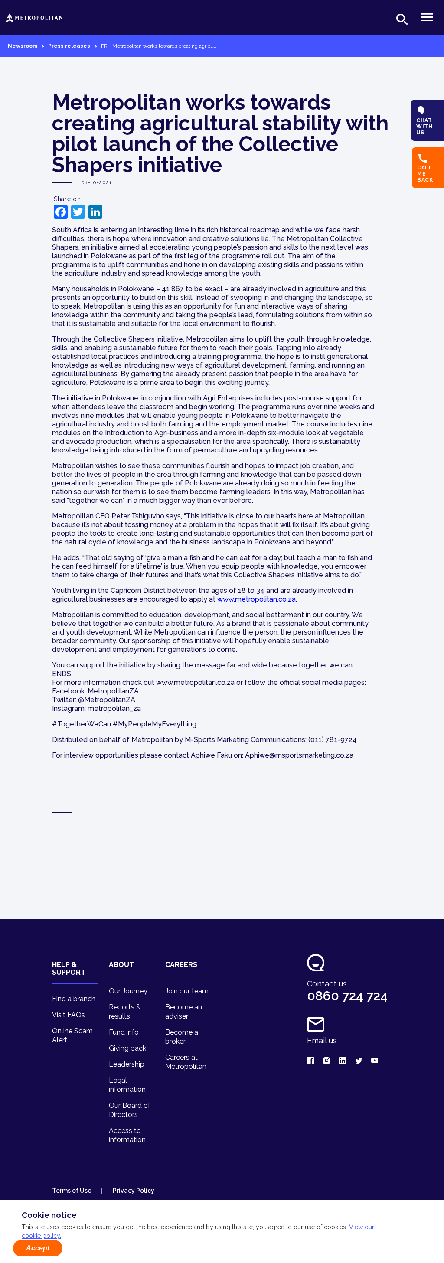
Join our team (187, 991)
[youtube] (374, 1061)
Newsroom (22, 46)
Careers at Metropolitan (185, 1062)
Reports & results (125, 1011)
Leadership (126, 1064)
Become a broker (181, 1036)
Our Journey (128, 991)
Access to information (127, 1135)
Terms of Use (71, 1190)
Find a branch (73, 999)
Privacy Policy (132, 1190)
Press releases (69, 46)
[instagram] (326, 1061)
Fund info (124, 1032)
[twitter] (358, 1061)
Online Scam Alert (72, 1035)
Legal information (127, 1085)
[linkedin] (342, 1061)
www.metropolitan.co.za (256, 599)
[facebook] (310, 1061)
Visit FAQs (68, 1015)
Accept (37, 1248)
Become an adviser (183, 1011)
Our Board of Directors (129, 1110)
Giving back (127, 1048)
